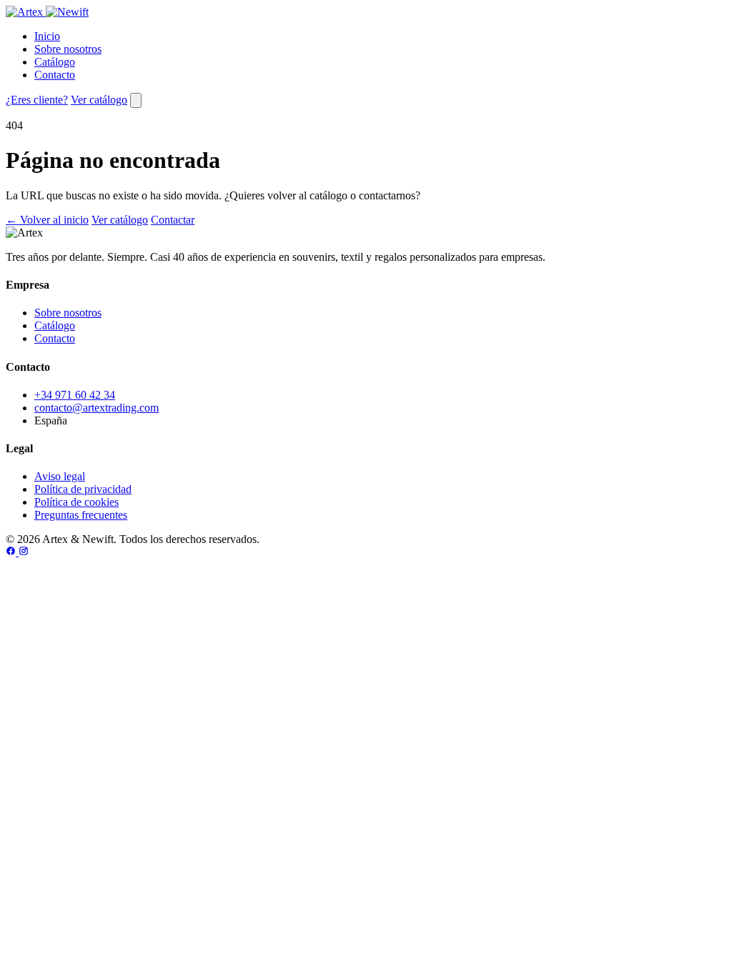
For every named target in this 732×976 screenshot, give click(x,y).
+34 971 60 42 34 (74, 395)
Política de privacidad (83, 489)
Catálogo (54, 62)
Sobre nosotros (68, 49)
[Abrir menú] (136, 100)
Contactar (172, 220)
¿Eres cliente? (37, 100)
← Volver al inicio (47, 220)
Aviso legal (59, 476)
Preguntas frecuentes (80, 515)
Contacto (54, 75)
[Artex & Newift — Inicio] (47, 12)
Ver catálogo (99, 100)
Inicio (47, 36)
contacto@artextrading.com (96, 408)
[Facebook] (12, 552)
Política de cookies (76, 502)
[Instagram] (24, 552)
